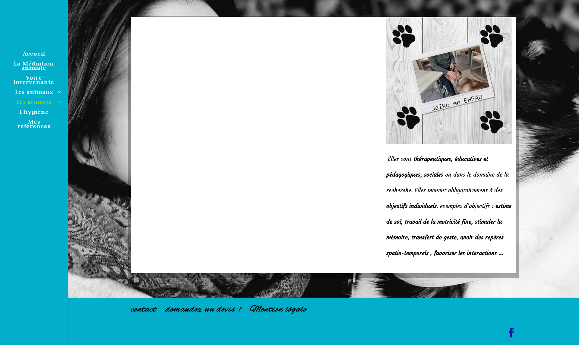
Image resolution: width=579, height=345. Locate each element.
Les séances (34, 102)
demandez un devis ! (203, 310)
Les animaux (34, 92)
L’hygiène (34, 112)
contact (144, 310)
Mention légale (278, 310)
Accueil (34, 54)
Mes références (33, 124)
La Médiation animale (34, 66)
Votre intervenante (34, 80)
